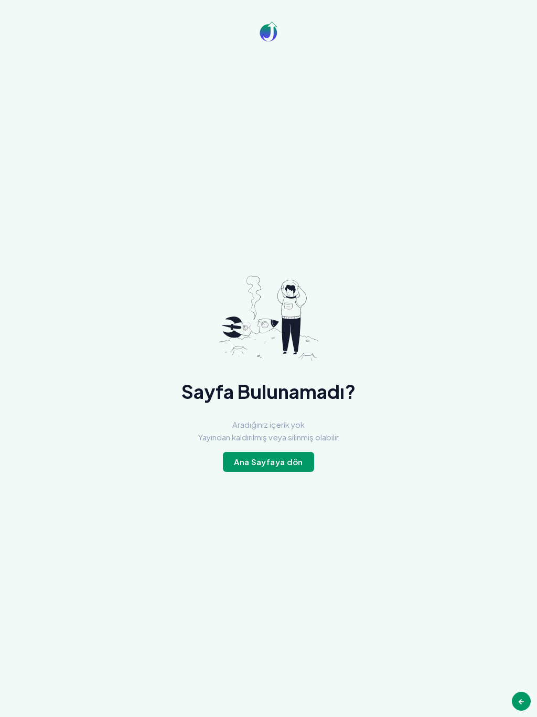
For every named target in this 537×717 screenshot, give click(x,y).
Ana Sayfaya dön (268, 462)
